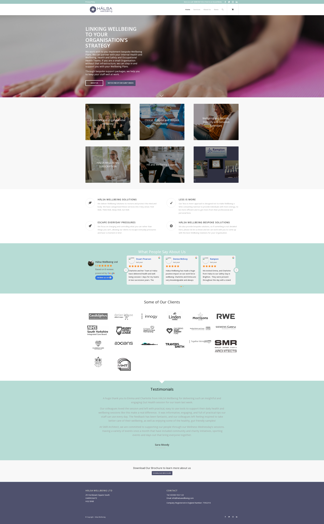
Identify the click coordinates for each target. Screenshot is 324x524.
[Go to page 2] (183, 286)
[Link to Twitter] (229, 2)
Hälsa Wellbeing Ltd (106, 261)
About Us (94, 83)
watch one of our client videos (121, 83)
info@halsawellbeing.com (183, 498)
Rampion (140, 259)
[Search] (222, 9)
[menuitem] (90, 2)
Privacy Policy (90, 2)
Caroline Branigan (182, 259)
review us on (103, 277)
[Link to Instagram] (233, 2)
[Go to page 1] (181, 286)
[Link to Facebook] (225, 2)
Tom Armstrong (218, 259)
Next (233, 400)
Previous (91, 400)
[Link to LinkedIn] (237, 2)
